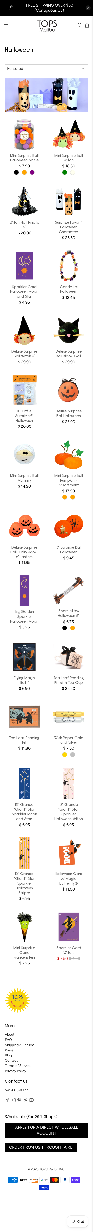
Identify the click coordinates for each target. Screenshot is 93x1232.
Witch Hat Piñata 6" (24, 225)
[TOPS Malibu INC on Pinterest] (19, 1101)
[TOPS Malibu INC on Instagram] (13, 1101)
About (9, 1034)
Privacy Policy (15, 1071)
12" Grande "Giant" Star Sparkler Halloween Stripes (24, 883)
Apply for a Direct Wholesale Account (46, 1130)
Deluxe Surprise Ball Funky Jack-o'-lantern (24, 552)
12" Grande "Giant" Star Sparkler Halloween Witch (68, 812)
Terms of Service (18, 1066)
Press (9, 1050)
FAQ (8, 1040)
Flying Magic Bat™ (24, 680)
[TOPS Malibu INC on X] (25, 1101)
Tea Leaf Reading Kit (24, 740)
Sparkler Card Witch (68, 950)
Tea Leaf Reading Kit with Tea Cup (69, 680)
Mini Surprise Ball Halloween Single (24, 158)
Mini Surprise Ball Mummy (24, 478)
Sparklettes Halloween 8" (68, 613)
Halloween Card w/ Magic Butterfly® (68, 878)
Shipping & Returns (20, 1045)
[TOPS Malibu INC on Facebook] (7, 1101)
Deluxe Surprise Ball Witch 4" (24, 354)
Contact (11, 1060)
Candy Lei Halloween (69, 289)
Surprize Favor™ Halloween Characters (68, 227)
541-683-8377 (16, 1090)
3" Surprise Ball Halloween (68, 550)
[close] (88, 7)
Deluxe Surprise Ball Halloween (69, 413)
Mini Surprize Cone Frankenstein (24, 953)
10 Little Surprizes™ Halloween (24, 416)
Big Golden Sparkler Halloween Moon (24, 616)
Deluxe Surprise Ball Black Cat (69, 354)
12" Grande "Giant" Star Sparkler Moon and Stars (24, 812)
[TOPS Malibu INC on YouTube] (31, 1101)
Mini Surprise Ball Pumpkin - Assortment (68, 480)
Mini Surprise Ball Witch (68, 158)
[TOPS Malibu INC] (46, 25)
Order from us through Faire (40, 1147)
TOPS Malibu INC (52, 1169)
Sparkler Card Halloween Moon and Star (24, 291)
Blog (8, 1055)
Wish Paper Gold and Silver (68, 740)
